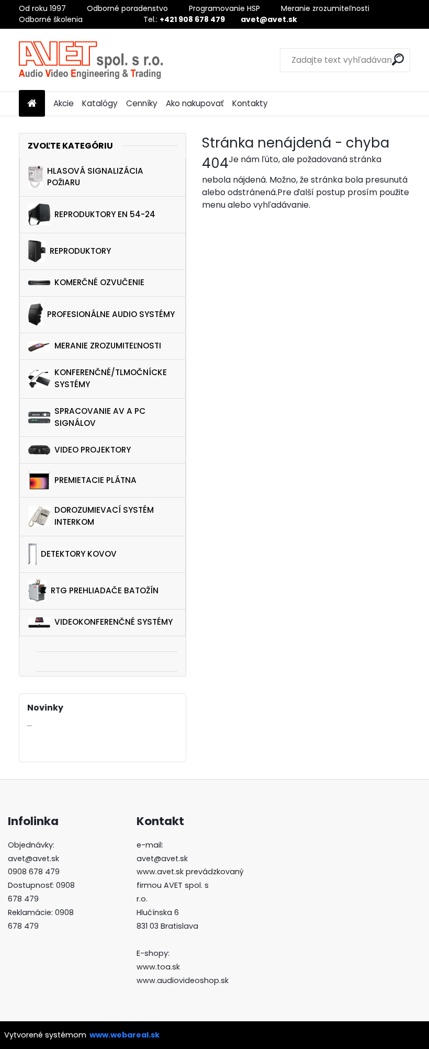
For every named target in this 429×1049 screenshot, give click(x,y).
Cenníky (141, 103)
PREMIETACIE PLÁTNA (95, 480)
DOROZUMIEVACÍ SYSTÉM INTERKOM (104, 515)
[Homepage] (32, 104)
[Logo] (91, 60)
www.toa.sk (158, 967)
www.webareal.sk (124, 1035)
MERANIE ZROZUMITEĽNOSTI (107, 345)
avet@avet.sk (33, 858)
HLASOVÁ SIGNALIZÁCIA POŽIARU (95, 176)
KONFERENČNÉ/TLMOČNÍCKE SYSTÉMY (110, 378)
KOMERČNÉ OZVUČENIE (99, 282)
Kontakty (250, 103)
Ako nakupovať (195, 103)
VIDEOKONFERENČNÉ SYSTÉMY (113, 621)
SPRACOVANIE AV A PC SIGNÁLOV (99, 416)
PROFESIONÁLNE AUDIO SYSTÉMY (111, 314)
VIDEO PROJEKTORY (92, 449)
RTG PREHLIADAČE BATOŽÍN (105, 590)
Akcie (63, 103)
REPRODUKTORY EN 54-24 (104, 214)
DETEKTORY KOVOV (79, 553)
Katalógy (100, 103)
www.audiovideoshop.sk (183, 980)
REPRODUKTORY (80, 250)
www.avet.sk (160, 871)
